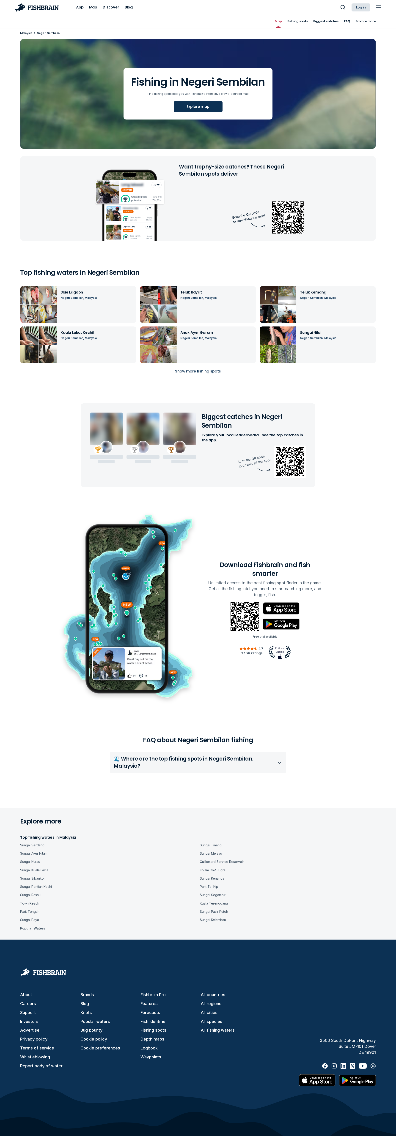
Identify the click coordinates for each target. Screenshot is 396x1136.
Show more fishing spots (198, 371)
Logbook (149, 1048)
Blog (84, 1003)
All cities (209, 1012)
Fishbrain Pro (153, 994)
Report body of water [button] (41, 1065)
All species (211, 1021)
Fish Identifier (153, 1021)
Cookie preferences (100, 1048)
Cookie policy (93, 1039)
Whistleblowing (35, 1056)
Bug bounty (91, 1030)
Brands (87, 994)
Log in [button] (361, 7)
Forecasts (150, 1012)
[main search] (343, 7)
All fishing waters (218, 1030)
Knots (86, 1012)
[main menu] (378, 7)
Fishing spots (153, 1030)
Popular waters (95, 1021)
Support (28, 1012)
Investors (29, 1021)
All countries (213, 994)
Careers (28, 1003)
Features (149, 1003)
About (26, 994)
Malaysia (26, 33)
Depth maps (152, 1039)
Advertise (29, 1030)
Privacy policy (33, 1039)
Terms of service (37, 1048)
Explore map (198, 106)
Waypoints (150, 1056)
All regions (211, 1003)
